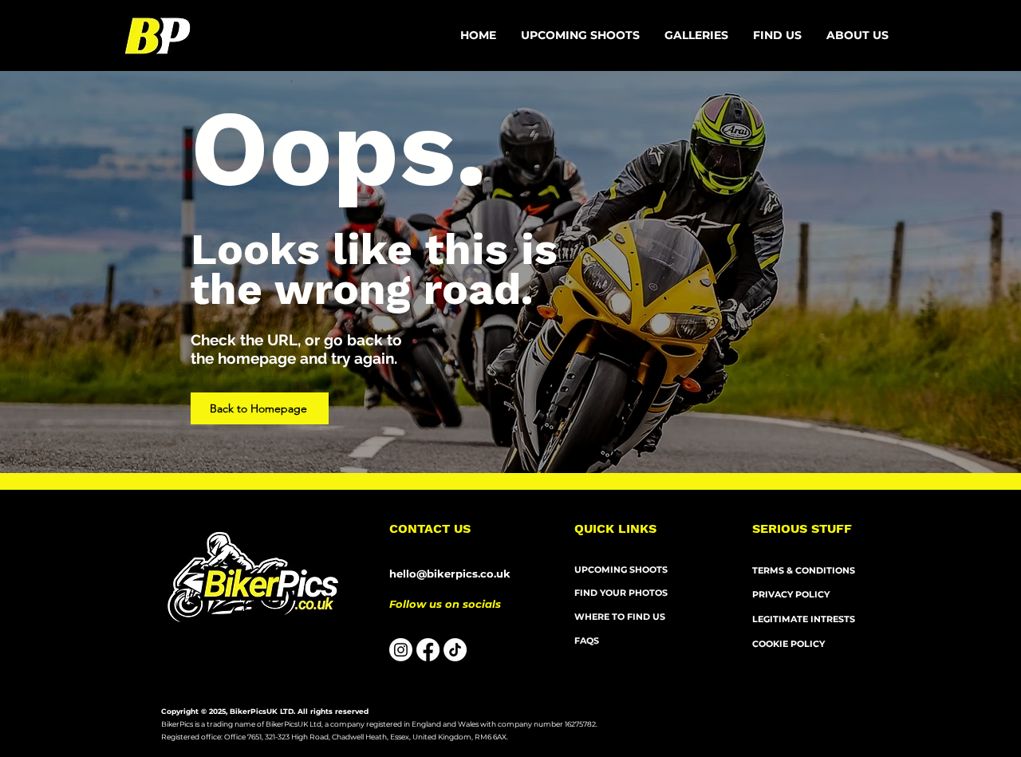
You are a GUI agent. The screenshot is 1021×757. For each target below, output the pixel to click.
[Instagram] (400, 649)
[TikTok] (455, 649)
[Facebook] (428, 649)
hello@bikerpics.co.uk (449, 573)
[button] (857, 35)
